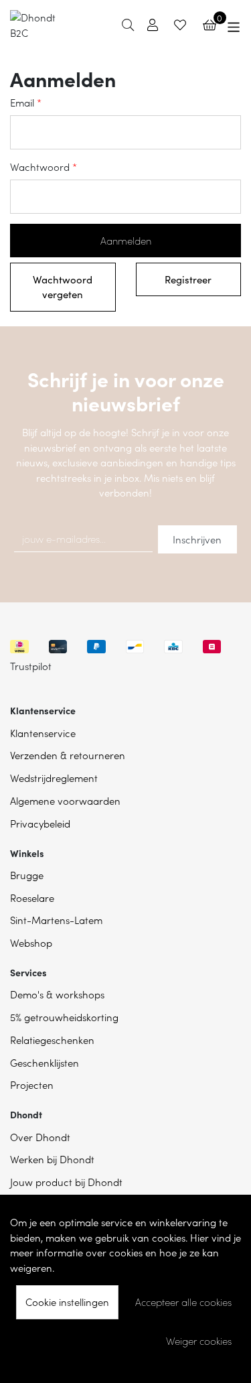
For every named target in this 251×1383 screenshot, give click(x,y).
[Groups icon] (234, 25)
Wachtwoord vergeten (62, 287)
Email (22, 102)
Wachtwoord (40, 166)
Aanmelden (125, 240)
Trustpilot (31, 666)
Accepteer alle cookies (183, 1302)
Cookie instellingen (67, 1302)
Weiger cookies (199, 1340)
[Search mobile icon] (128, 24)
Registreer (188, 279)
